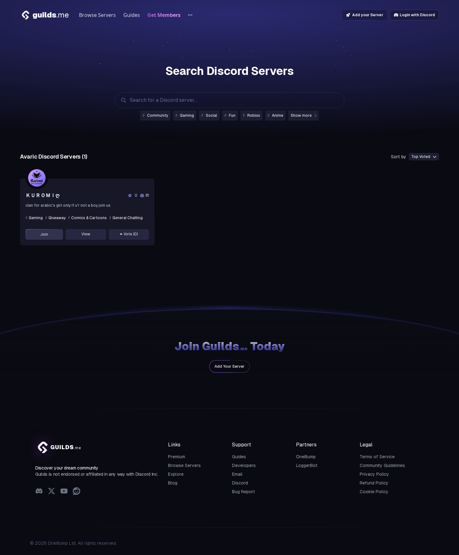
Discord (240, 482)
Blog (172, 482)
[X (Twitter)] (51, 491)
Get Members (163, 15)
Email (237, 474)
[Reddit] (76, 491)
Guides (131, 15)
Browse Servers (97, 15)
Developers (244, 465)
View (85, 234)
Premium (176, 456)
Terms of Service (377, 456)
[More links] (190, 14)
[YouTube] (64, 491)
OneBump (306, 456)
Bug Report (243, 491)
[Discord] (39, 491)
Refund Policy (374, 482)
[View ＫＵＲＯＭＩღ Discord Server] (37, 178)
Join (44, 234)
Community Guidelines (382, 465)
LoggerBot (307, 465)
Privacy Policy (374, 474)
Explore (176, 474)
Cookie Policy (374, 491)
